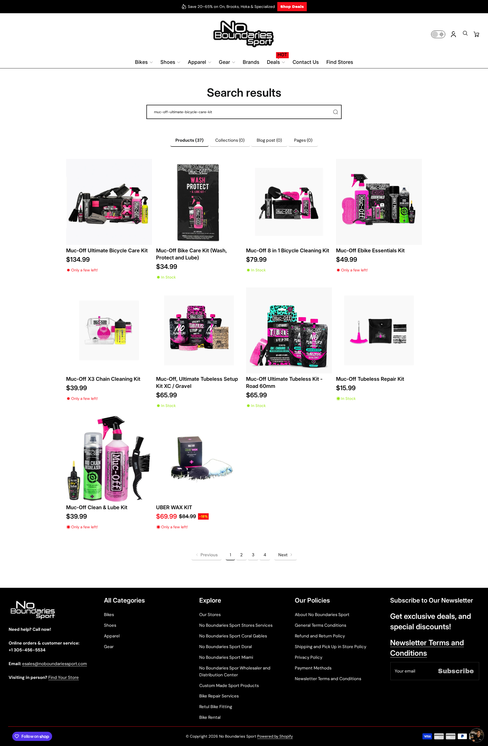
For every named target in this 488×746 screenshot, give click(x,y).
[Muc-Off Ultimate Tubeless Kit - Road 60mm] (289, 330)
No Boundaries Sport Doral (225, 646)
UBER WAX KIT (174, 507)
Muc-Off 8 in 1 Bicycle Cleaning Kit (287, 250)
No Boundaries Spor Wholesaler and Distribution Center (234, 671)
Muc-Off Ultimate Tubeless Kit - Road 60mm (284, 382)
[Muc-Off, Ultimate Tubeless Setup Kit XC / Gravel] (199, 330)
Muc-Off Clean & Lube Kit (96, 507)
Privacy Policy (308, 657)
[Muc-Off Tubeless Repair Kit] (379, 330)
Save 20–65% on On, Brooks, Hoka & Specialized (231, 6)
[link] (206, 554)
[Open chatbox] (477, 735)
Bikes (109, 614)
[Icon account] (453, 34)
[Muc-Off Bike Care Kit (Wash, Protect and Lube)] (199, 202)
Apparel (112, 636)
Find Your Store (63, 677)
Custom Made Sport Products (229, 685)
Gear (109, 646)
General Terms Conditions (320, 625)
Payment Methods (313, 668)
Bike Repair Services (219, 696)
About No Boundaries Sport (322, 614)
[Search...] (335, 112)
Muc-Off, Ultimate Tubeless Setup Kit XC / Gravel (197, 382)
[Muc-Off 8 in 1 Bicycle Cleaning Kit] (289, 202)
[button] (465, 35)
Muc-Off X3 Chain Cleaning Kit (103, 379)
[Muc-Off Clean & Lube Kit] (109, 459)
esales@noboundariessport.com (54, 663)
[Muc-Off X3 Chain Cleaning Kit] (109, 330)
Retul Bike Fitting (215, 706)
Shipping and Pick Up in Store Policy (330, 646)
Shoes (110, 625)
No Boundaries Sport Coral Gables (233, 636)
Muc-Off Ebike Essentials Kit (370, 250)
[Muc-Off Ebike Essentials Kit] (379, 202)
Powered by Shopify (275, 736)
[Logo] (244, 34)
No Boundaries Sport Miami (226, 657)
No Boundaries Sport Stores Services (235, 625)
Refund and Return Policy (320, 636)
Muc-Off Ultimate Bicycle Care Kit (107, 250)
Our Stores (210, 614)
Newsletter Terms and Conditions (328, 678)
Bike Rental (210, 717)
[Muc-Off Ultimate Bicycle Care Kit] (109, 202)
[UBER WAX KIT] (199, 459)
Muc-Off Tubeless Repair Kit (370, 379)
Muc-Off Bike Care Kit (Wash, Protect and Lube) (191, 254)
